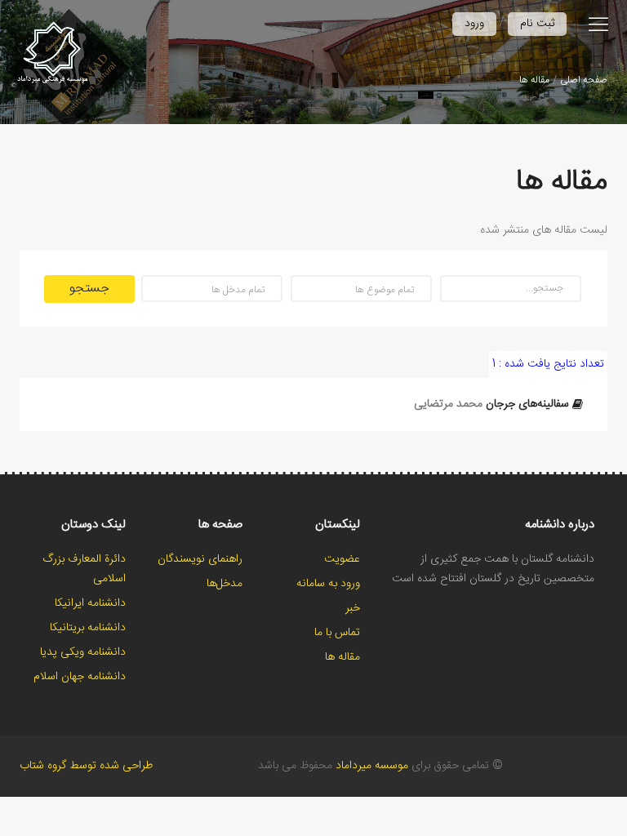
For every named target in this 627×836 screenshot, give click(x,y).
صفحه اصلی (583, 80)
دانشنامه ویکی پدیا (83, 652)
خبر (352, 608)
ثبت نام (537, 23)
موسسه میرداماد (372, 766)
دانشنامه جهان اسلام (79, 677)
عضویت (342, 559)
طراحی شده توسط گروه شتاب (86, 766)
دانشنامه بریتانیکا (88, 628)
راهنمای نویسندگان (200, 559)
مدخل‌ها (224, 584)
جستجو (89, 289)
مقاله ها (534, 80)
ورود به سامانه (328, 584)
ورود (474, 23)
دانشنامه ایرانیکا (90, 603)
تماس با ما (337, 633)
